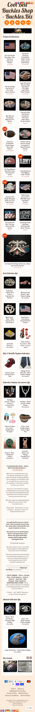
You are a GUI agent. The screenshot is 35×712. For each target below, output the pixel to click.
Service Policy (25, 695)
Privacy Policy (12, 693)
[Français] (4, 710)
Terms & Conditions (12, 695)
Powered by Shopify (17, 705)
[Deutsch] (8, 710)
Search (13, 689)
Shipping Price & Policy (18, 691)
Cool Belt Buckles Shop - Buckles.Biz (17, 10)
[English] (1, 710)
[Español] (17, 710)
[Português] (14, 710)
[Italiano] (11, 710)
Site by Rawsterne (17, 703)
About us (21, 689)
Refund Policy (23, 693)
